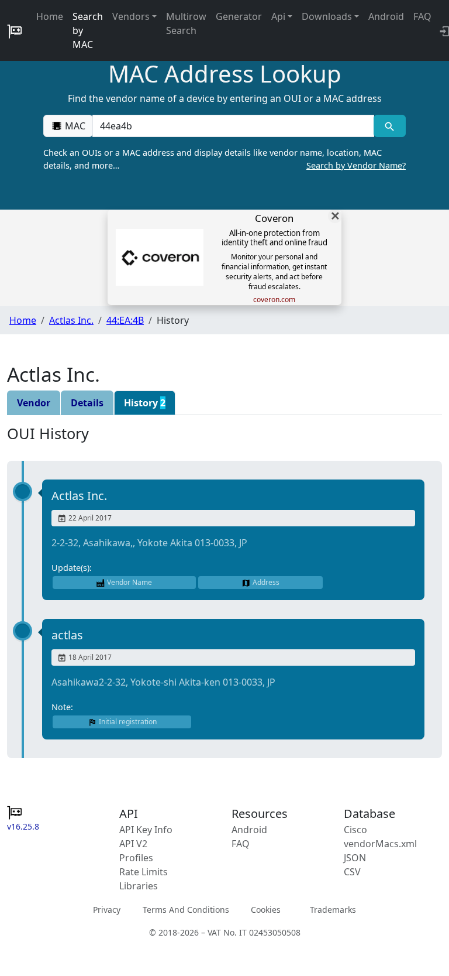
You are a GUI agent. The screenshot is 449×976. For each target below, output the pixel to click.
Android (386, 16)
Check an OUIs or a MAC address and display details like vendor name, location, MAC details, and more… (224, 159)
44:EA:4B (125, 320)
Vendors (131, 16)
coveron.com (274, 299)
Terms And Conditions (186, 909)
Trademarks (333, 909)
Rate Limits (143, 871)
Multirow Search (186, 23)
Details (87, 402)
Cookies (266, 909)
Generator (239, 16)
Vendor (33, 402)
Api (278, 16)
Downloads (327, 16)
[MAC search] (390, 126)
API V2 (133, 843)
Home (49, 16)
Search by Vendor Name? (356, 165)
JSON (355, 857)
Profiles (136, 857)
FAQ (422, 16)
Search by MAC (87, 30)
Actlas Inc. (71, 320)
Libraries (138, 885)
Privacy (106, 909)
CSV (352, 871)
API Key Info (145, 829)
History (144, 402)
